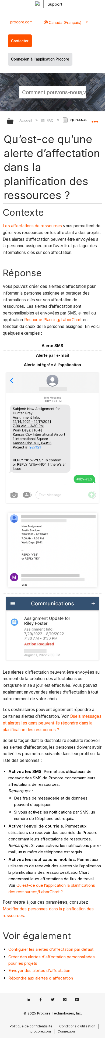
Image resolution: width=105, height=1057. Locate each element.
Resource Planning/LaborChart (53, 319)
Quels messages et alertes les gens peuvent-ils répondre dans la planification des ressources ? (52, 723)
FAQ (50, 120)
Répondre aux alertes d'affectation (40, 978)
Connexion (66, 1031)
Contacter (20, 41)
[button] (81, 92)
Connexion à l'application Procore (40, 59)
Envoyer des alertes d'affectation (39, 970)
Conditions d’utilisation (77, 1026)
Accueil (26, 120)
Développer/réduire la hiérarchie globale (13, 121)
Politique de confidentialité (31, 1026)
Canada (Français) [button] (65, 22)
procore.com (21, 22)
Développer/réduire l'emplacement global (95, 119)
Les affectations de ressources (32, 225)
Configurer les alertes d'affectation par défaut (50, 949)
